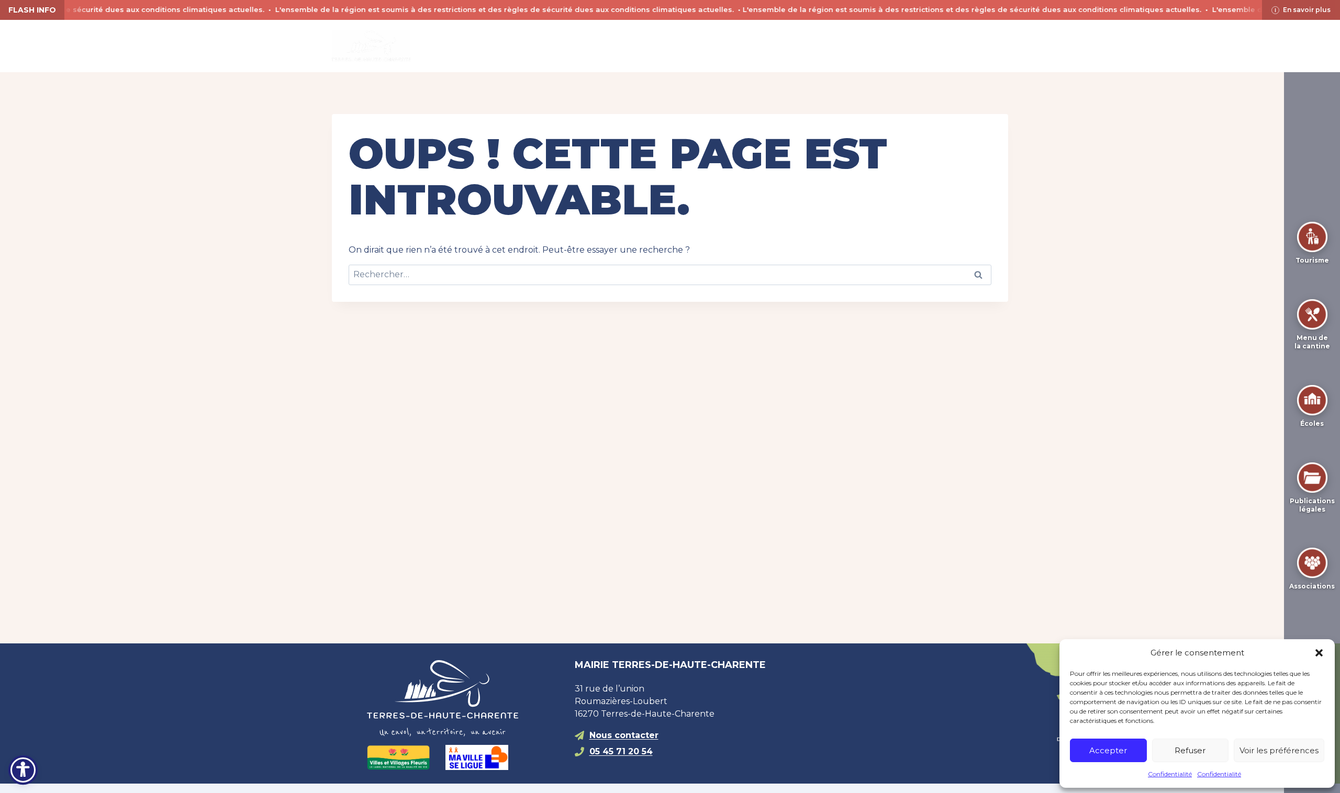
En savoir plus (1307, 10)
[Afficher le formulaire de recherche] (858, 46)
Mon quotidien (600, 46)
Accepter (1108, 750)
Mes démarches (791, 46)
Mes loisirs (695, 46)
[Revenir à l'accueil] (462, 698)
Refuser (1190, 750)
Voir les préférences (1279, 750)
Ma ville (512, 46)
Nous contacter (623, 735)
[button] (1319, 653)
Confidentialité (1170, 774)
